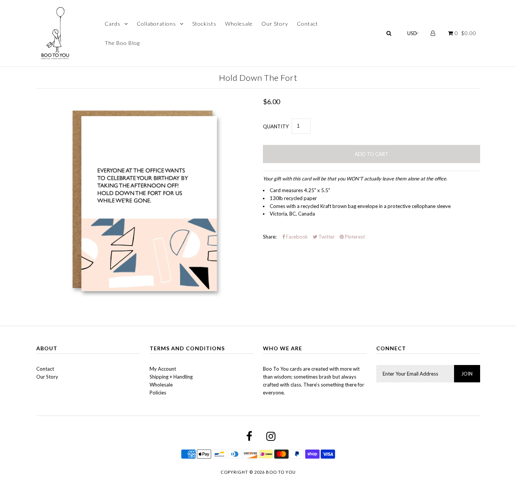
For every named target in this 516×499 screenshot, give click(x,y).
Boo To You (281, 472)
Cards (113, 23)
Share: (270, 237)
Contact (307, 23)
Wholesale (239, 23)
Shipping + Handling (171, 377)
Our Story (274, 23)
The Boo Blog (122, 43)
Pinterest (354, 237)
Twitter (326, 237)
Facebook (296, 237)
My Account (163, 369)
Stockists (204, 23)
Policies (158, 393)
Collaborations (156, 23)
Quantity (276, 126)
